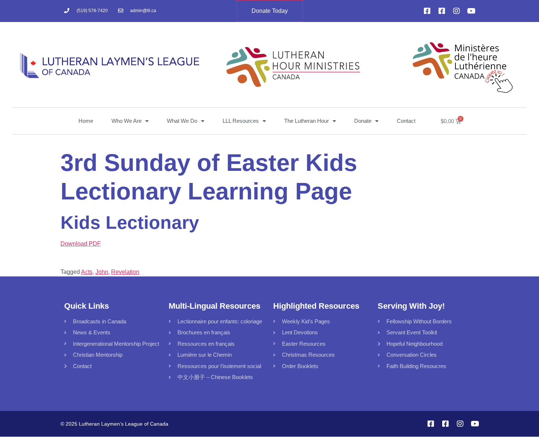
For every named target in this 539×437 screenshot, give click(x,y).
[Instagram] (456, 11)
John (101, 272)
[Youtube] (471, 11)
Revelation (125, 272)
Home (85, 121)
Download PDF (80, 243)
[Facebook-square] (427, 11)
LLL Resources (241, 121)
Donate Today (270, 11)
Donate (362, 121)
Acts (86, 272)
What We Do (182, 121)
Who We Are (126, 121)
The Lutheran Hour (306, 121)
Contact (406, 121)
